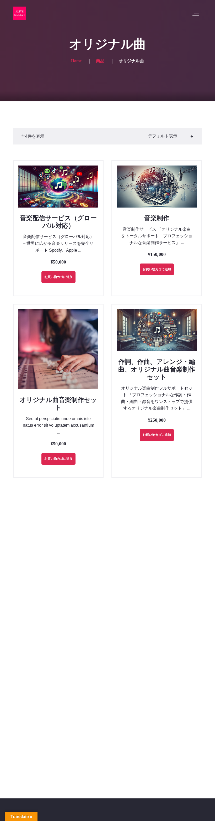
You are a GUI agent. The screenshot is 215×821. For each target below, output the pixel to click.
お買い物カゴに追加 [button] (58, 277)
